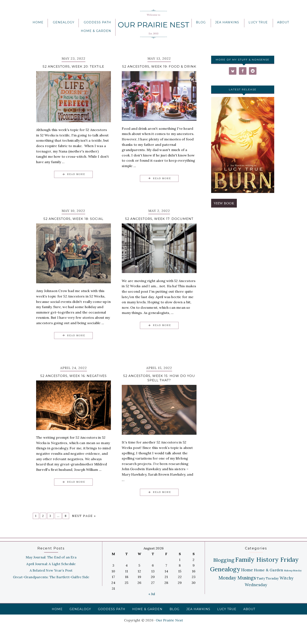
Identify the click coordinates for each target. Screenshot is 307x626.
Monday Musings (237, 578)
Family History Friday (267, 559)
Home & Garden (268, 570)
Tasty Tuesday (268, 578)
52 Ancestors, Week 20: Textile (73, 66)
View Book (224, 203)
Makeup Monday (293, 570)
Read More (76, 174)
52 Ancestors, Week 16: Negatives (73, 376)
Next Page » (84, 516)
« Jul (151, 594)
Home (247, 569)
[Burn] (242, 145)
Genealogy (225, 569)
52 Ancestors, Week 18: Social (73, 219)
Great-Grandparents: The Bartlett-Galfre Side (51, 577)
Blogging (224, 560)
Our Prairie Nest (153, 24)
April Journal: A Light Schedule (51, 564)
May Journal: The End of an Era (51, 557)
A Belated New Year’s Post (51, 570)
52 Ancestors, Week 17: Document (159, 219)
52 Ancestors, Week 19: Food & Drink (159, 66)
